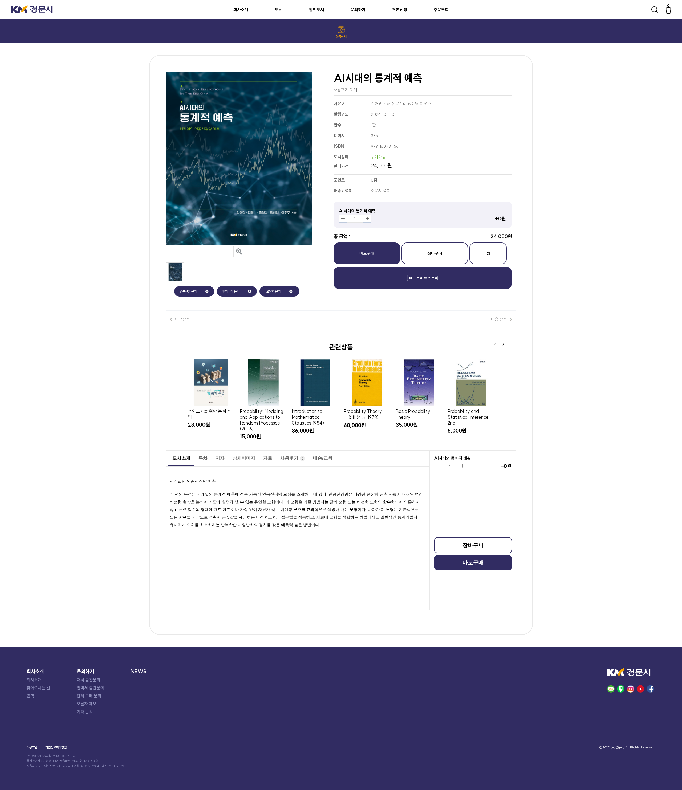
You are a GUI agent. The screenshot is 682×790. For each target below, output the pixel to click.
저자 (220, 458)
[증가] (367, 219)
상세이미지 (244, 458)
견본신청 (399, 9)
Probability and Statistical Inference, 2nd (469, 417)
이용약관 (32, 747)
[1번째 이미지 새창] (175, 279)
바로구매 (366, 253)
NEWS (139, 671)
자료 (267, 458)
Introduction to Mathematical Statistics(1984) (308, 417)
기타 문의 (85, 711)
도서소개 (181, 458)
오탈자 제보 (86, 703)
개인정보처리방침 (56, 747)
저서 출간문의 (88, 679)
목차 (203, 458)
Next (503, 344)
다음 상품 (499, 319)
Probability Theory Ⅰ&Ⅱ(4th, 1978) (363, 414)
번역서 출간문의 (90, 687)
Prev (495, 344)
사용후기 (291, 458)
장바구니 (434, 253)
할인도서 (316, 9)
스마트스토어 (427, 278)
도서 (278, 9)
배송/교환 (322, 458)
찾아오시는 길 (38, 687)
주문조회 (441, 9)
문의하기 (358, 9)
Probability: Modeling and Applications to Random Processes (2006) (261, 420)
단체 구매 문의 (89, 695)
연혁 (30, 695)
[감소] (343, 219)
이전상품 (182, 319)
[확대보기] (239, 251)
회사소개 (240, 9)
